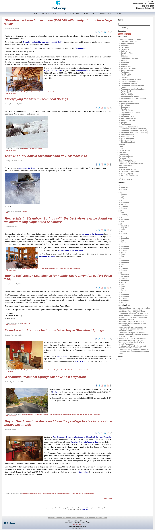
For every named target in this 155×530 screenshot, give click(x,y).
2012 (120, 259)
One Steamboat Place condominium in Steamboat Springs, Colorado (82, 437)
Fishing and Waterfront (130, 171)
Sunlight (124, 122)
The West (124, 78)
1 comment (9, 371)
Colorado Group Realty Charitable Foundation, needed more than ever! (133, 313)
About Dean (53, 517)
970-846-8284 (148, 6)
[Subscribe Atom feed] (128, 34)
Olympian (124, 57)
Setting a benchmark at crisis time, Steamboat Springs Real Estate (132, 339)
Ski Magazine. (80, 48)
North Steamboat (127, 138)
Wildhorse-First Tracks (130, 97)
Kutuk (123, 55)
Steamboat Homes (28, 268)
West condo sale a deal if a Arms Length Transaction (131, 343)
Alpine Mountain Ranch (130, 103)
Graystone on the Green (130, 113)
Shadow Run (80, 361)
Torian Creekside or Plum (131, 80)
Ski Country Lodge (128, 68)
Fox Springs (125, 47)
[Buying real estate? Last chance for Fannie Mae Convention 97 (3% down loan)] (110, 287)
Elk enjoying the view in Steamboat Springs (36, 99)
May (122, 198)
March (123, 204)
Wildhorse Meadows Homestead (133, 99)
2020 (120, 200)
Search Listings (48, 13)
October (124, 250)
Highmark (124, 51)
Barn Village (125, 105)
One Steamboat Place (49, 493)
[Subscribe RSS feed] (121, 34)
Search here (84, 472)
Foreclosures (124, 154)
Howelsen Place (127, 53)
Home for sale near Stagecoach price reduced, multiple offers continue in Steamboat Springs (133, 317)
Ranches (122, 152)
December (125, 219)
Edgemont (46, 414)
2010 (120, 293)
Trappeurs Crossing (129, 83)
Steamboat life (85, 517)
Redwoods (125, 62)
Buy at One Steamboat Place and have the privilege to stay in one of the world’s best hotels (58, 423)
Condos (23, 92)
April (122, 213)
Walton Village (126, 93)
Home (34, 13)
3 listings (55, 392)
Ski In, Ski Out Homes (92, 414)
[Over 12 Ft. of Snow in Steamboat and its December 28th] (110, 164)
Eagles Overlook (53, 92)
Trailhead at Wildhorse (129, 81)
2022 (120, 186)
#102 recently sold (83, 70)
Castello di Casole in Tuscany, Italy (84, 442)
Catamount (125, 107)
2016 (120, 217)
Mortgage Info (25, 323)
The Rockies (126, 76)
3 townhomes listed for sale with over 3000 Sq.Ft (42, 42)
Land (121, 149)
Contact (119, 13)
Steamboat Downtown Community (134, 131)
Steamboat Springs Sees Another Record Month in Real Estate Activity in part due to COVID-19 (134, 334)
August (124, 194)
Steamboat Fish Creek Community (134, 132)
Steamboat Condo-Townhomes (37, 92)
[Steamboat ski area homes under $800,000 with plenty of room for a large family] (110, 32)
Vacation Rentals (125, 180)
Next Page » (108, 498)
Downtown (125, 109)
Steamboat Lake (127, 116)
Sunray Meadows (127, 70)
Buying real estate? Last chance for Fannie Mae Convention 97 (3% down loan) (58, 277)
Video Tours (90, 13)
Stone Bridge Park (128, 120)
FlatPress (85, 509)
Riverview (124, 64)
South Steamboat (128, 136)
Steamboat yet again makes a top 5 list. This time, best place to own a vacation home (134, 351)
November (125, 202)
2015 (120, 224)
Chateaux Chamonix (129, 42)
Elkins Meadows (127, 111)
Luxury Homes (124, 150)
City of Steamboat (128, 142)
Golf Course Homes (73, 268)
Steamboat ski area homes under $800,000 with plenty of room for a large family (58, 22)
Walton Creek (62, 356)
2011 (120, 273)
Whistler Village (127, 95)
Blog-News (75, 13)
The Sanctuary (39, 268)
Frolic (40, 149)
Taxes (121, 178)
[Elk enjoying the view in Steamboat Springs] (110, 107)
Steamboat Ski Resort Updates (131, 164)
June (123, 196)
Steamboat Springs (99, 517)
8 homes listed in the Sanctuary (70, 250)
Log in (120, 359)
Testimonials (105, 13)
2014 (120, 236)
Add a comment (11, 93)
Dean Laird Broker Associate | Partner (143, 3)
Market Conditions (56, 414)
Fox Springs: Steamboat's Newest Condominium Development (132, 347)
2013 (120, 245)
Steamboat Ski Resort (27, 168)
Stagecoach (125, 115)
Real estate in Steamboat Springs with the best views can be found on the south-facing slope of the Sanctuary (58, 220)
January (124, 189)
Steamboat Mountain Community (55, 268)
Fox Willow (125, 49)
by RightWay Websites (77, 528)
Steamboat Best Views (127, 162)
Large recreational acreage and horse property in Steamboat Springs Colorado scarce (133, 329)
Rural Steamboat (127, 140)
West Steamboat (127, 134)
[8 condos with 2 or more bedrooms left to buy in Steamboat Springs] (110, 339)
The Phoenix (126, 74)
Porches (124, 61)
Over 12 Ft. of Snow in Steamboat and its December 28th (46, 156)
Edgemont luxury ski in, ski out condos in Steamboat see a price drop (134, 309)
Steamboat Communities (29, 149)
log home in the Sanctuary (92, 234)
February (124, 187)
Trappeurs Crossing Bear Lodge (133, 89)
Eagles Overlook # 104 (53, 70)
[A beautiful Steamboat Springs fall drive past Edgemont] (110, 385)
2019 (120, 211)
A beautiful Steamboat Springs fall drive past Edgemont (45, 377)
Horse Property (127, 173)
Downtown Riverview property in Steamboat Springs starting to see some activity (132, 323)
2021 (120, 192)
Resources (73, 517)
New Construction (126, 160)
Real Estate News (125, 166)
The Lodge (125, 72)
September (125, 262)
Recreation (123, 167)
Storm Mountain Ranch (130, 118)
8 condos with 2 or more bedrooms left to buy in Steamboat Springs (54, 330)
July (122, 264)
